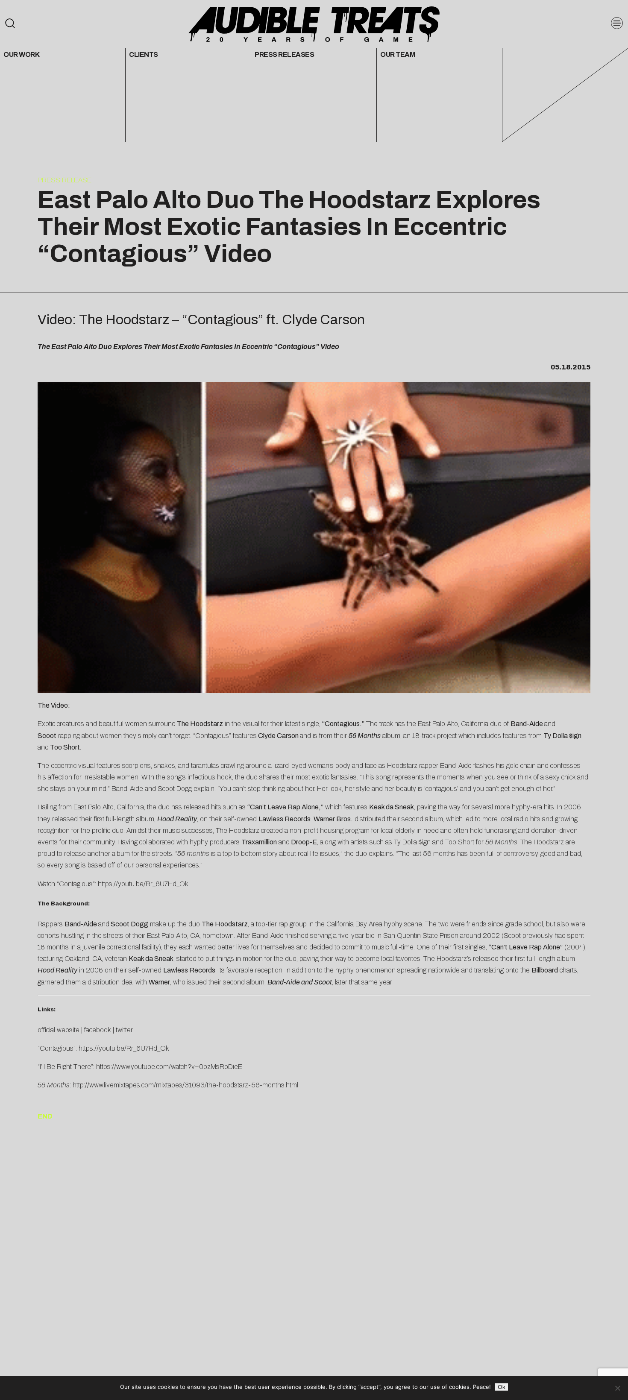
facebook (97, 1030)
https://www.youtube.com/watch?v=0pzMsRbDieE (169, 1066)
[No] (617, 1388)
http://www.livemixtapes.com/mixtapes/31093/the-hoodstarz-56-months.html (185, 1085)
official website (58, 1030)
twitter (124, 1030)
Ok (501, 1387)
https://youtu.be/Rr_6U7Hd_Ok (143, 883)
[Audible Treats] (314, 23)
